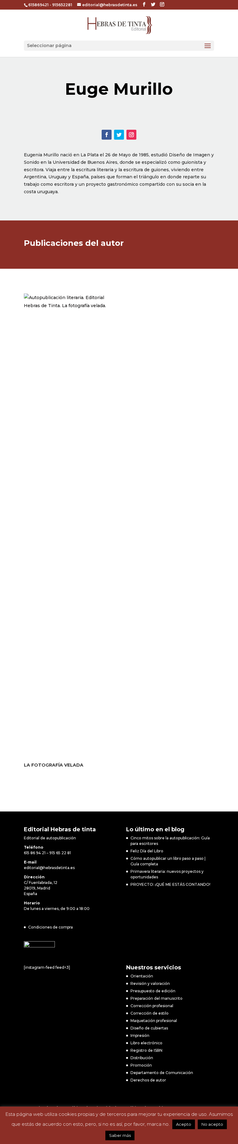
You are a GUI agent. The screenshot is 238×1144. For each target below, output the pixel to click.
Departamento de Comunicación (161, 1072)
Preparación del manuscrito (156, 998)
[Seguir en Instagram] (131, 135)
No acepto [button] (212, 1124)
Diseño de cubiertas (149, 1028)
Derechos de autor (148, 1080)
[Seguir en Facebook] (107, 135)
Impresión (139, 1035)
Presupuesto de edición (152, 991)
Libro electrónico (146, 1043)
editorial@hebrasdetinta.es (49, 867)
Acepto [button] (183, 1124)
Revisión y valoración (150, 983)
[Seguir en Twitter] (119, 135)
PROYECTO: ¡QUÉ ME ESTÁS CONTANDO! (170, 884)
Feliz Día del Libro (146, 851)
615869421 (38, 4)
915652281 (62, 4)
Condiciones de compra (50, 927)
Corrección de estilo (149, 1013)
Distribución (141, 1057)
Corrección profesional (151, 1005)
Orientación (141, 976)
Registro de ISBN (146, 1050)
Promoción (141, 1065)
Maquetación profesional (153, 1020)
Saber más (120, 1135)
